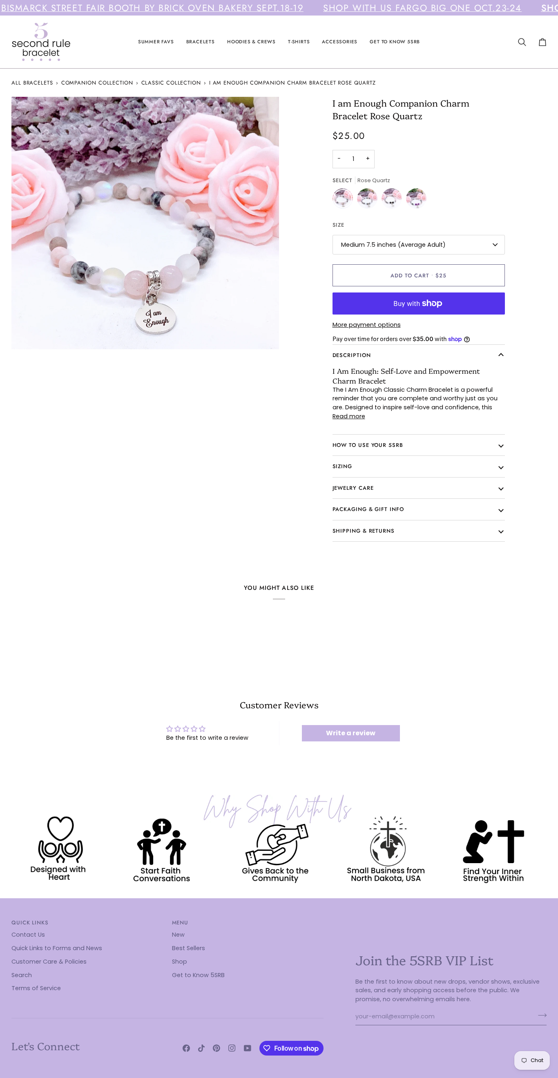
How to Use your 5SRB (368, 445)
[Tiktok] (201, 1048)
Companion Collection (97, 83)
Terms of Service (36, 988)
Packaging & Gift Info (368, 509)
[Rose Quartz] (345, 200)
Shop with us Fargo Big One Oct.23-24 (422, 7)
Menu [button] (180, 922)
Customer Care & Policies (49, 961)
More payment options (367, 325)
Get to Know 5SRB (198, 975)
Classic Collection (171, 83)
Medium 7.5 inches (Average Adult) (393, 245)
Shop (179, 961)
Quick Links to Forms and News (56, 948)
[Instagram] (232, 1048)
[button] (156, 42)
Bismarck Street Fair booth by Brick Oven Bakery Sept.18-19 (152, 7)
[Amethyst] (416, 200)
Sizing (342, 466)
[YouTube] (247, 1048)
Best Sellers (188, 948)
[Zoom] (27, 334)
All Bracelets (32, 83)
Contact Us (28, 935)
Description (352, 355)
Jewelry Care (353, 488)
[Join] (540, 1015)
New (178, 935)
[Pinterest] (216, 1048)
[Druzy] (369, 200)
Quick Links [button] (30, 922)
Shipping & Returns (364, 531)
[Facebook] (186, 1048)
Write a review (350, 733)
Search (21, 975)
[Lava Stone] (394, 200)
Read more (349, 416)
